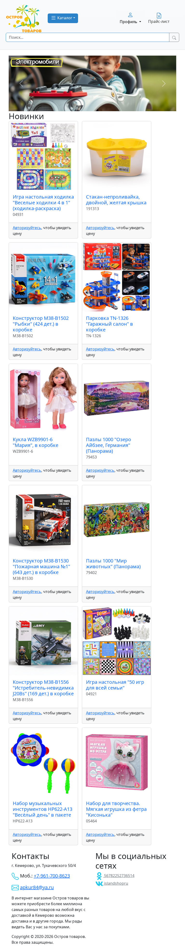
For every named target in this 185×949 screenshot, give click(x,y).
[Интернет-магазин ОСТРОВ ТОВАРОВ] (24, 18)
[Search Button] (174, 37)
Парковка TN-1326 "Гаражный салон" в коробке (109, 324)
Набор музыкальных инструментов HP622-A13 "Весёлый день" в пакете (42, 809)
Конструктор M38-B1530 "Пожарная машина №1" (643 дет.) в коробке (41, 566)
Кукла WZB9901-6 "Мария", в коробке (35, 442)
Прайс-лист (159, 21)
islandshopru (115, 883)
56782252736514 (118, 875)
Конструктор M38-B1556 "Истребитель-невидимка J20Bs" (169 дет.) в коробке (43, 688)
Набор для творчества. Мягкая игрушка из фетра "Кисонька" (116, 809)
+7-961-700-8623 (52, 875)
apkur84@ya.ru (37, 887)
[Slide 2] (96, 97)
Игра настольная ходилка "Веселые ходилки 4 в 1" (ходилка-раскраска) (43, 203)
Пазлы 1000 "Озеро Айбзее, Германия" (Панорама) (108, 445)
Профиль (129, 21)
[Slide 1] (88, 97)
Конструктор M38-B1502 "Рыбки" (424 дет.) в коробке (41, 324)
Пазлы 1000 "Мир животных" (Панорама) (113, 563)
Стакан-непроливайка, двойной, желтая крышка (116, 200)
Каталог (64, 17)
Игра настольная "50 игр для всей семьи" (115, 685)
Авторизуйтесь (27, 227)
